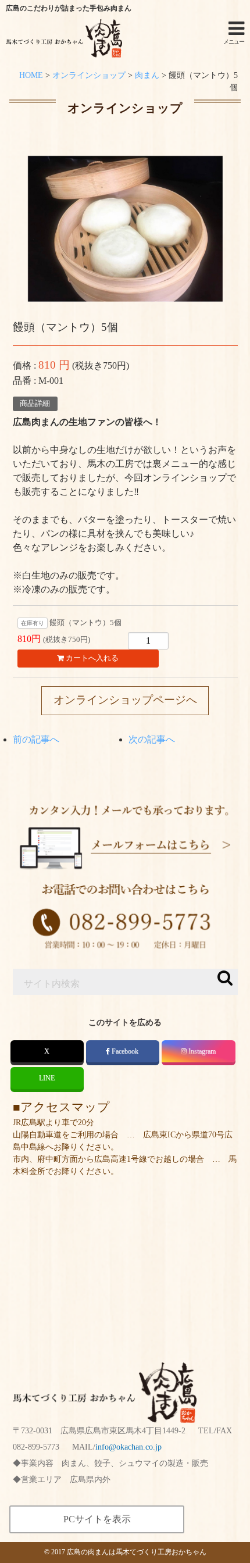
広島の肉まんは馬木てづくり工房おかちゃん (136, 1552)
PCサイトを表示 (97, 1519)
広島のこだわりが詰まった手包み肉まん (68, 8)
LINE (47, 1078)
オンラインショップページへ (125, 700)
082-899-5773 (36, 1447)
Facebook (125, 1051)
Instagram (202, 1051)
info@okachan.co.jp (128, 1447)
